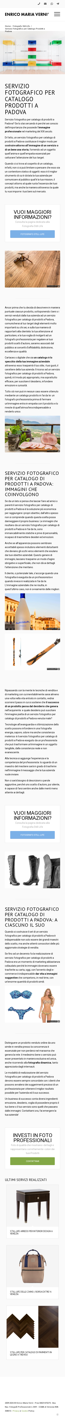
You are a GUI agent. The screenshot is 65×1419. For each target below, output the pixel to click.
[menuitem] (55, 14)
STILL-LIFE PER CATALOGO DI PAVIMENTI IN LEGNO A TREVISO (31, 1353)
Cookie (24, 1411)
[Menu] (55, 14)
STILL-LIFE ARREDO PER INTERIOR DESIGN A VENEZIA (31, 1232)
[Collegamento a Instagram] (57, 1414)
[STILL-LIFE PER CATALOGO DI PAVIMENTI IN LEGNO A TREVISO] (32, 1327)
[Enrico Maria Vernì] (27, 14)
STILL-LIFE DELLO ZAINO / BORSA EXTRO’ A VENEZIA (30, 1293)
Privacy (16, 1411)
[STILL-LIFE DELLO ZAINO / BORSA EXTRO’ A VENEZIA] (32, 1266)
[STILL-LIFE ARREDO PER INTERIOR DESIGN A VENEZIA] (32, 1206)
